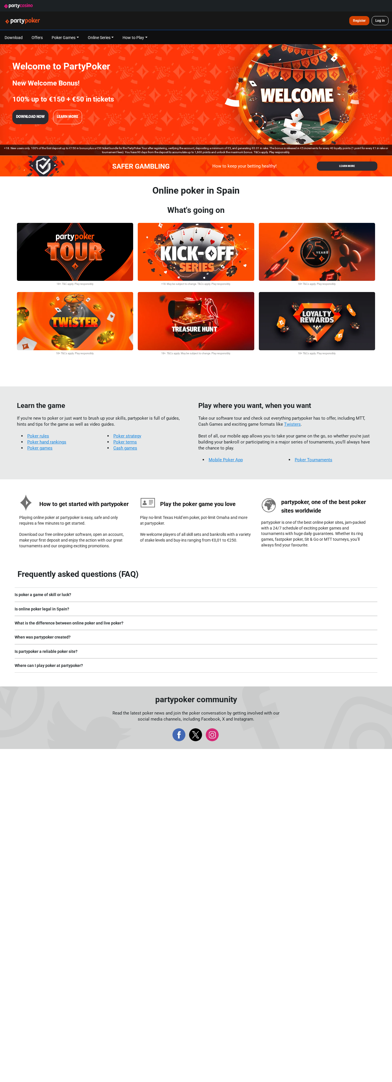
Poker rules (38, 436)
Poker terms (125, 442)
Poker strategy (127, 436)
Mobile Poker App (226, 459)
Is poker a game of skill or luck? (43, 594)
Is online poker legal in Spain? (42, 608)
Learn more (67, 117)
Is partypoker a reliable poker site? (46, 651)
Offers (37, 37)
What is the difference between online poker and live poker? (69, 622)
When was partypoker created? (43, 637)
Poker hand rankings (46, 442)
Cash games (125, 448)
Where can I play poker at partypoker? (49, 665)
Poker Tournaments (313, 459)
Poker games (40, 448)
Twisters (292, 424)
